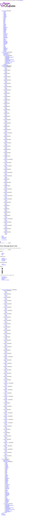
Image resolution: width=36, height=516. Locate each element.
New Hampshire (6, 33)
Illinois (4, 21)
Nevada (5, 379)
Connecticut (5, 16)
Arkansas (5, 76)
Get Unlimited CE (4, 239)
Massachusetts (5, 27)
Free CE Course (6, 54)
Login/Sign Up (4, 238)
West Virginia (5, 49)
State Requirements (4, 65)
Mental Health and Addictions (9, 505)
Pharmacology (7, 56)
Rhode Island (5, 41)
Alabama (5, 11)
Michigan (5, 28)
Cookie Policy (4, 278)
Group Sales (3, 260)
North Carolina (6, 172)
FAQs (2, 236)
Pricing (3, 513)
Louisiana (5, 346)
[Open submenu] (5, 297)
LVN (6, 82)
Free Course (3, 259)
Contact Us (3, 258)
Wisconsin (5, 50)
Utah (4, 45)
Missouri (5, 30)
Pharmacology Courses (7, 53)
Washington (5, 445)
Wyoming (5, 51)
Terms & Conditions (4, 277)
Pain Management (7, 60)
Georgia (5, 18)
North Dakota (5, 37)
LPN (6, 69)
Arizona (5, 13)
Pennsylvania (5, 412)
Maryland (5, 26)
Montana (5, 31)
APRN (6, 68)
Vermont (5, 46)
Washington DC (6, 218)
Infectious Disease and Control (9, 59)
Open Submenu (9, 10)
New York (5, 36)
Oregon (5, 40)
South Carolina (6, 42)
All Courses (5, 64)
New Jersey (5, 34)
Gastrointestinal (7, 506)
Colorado (5, 15)
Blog (2, 254)
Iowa (4, 22)
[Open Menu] (0, 9)
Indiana (5, 109)
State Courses (5, 461)
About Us (3, 253)
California (5, 14)
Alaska (4, 12)
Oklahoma (5, 39)
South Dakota (5, 43)
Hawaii (5, 19)
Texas (4, 205)
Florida (4, 93)
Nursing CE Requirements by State (7, 289)
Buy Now (21, 0)
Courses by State (4, 10)
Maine (4, 126)
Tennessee (5, 44)
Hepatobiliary (7, 58)
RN (5, 67)
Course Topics (6, 55)
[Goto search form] (0, 241)
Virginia (5, 47)
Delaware (5, 17)
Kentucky (5, 24)
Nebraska (5, 32)
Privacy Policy (4, 276)
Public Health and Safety (8, 62)
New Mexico (5, 35)
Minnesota (5, 139)
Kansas (5, 23)
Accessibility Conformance (5, 279)
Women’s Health (7, 63)
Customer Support (4, 237)
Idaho (4, 20)
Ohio (4, 38)
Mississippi (5, 142)
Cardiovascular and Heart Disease (10, 509)
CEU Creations (4, 264)
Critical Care (7, 61)
